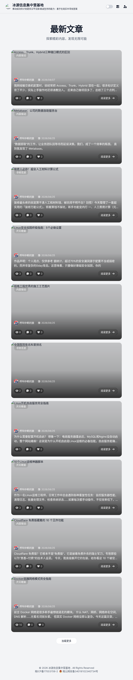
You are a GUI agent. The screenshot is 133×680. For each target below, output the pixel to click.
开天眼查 (21, 230)
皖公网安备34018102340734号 (80, 671)
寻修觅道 (21, 172)
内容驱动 (21, 55)
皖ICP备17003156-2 (47, 671)
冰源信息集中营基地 (59, 667)
